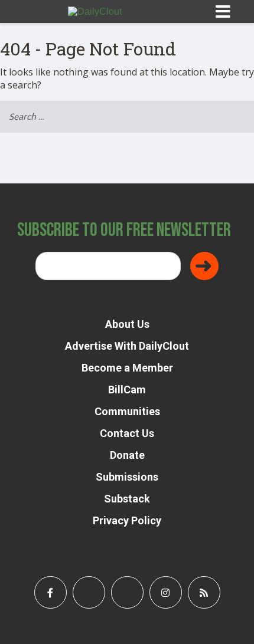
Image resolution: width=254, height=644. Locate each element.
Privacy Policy (127, 520)
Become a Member (127, 368)
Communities (127, 411)
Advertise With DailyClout (127, 346)
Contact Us (127, 433)
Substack (127, 498)
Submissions (127, 477)
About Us (127, 324)
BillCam (127, 389)
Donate (127, 455)
